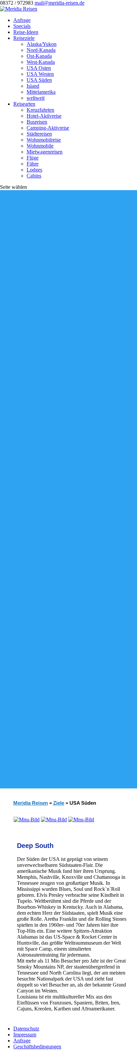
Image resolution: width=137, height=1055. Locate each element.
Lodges (34, 170)
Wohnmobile (40, 146)
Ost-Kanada (39, 56)
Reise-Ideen (25, 32)
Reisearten (24, 104)
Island (33, 86)
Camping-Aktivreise (48, 128)
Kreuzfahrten (40, 110)
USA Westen (40, 74)
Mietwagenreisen (45, 152)
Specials (22, 26)
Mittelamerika (41, 92)
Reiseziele (24, 38)
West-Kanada (41, 62)
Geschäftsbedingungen (37, 1046)
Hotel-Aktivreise (44, 116)
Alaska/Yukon (42, 44)
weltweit (36, 98)
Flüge (33, 158)
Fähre (33, 164)
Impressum (24, 1034)
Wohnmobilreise (44, 140)
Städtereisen (39, 134)
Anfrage (22, 20)
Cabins (34, 175)
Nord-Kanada (41, 50)
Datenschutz (26, 1028)
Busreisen (37, 122)
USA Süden (39, 80)
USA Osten (39, 68)
